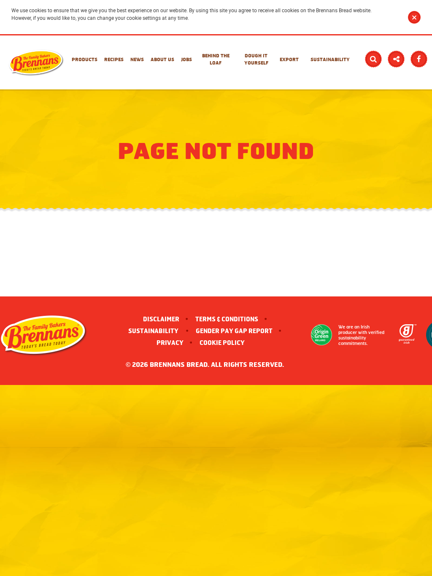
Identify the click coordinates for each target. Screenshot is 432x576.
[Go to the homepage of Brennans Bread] (36, 62)
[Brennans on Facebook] (418, 59)
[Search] (373, 59)
